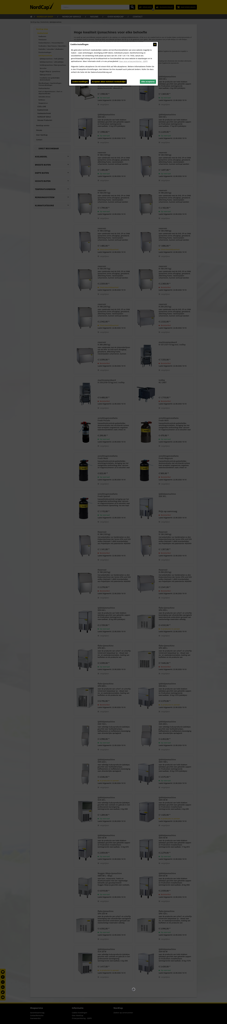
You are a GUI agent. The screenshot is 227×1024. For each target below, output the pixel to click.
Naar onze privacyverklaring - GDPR (133, 61)
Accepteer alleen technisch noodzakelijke (109, 81)
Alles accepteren (148, 81)
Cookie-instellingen (80, 81)
